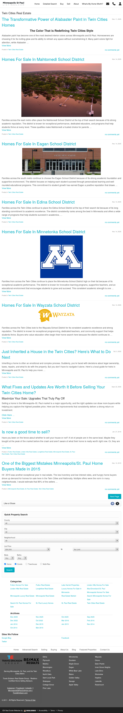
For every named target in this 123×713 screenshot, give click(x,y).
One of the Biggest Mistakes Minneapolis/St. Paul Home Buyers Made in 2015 (52, 466)
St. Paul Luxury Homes (44, 603)
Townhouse (32, 564)
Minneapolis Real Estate (61, 452)
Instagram (11, 688)
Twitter (4, 641)
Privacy (60, 710)
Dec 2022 (14, 620)
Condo (19, 564)
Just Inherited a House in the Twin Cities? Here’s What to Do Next (56, 354)
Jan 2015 (65, 624)
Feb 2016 (90, 620)
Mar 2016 (65, 620)
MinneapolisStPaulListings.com (20, 690)
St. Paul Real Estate (31, 489)
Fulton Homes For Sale (19, 585)
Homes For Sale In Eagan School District (39, 144)
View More (6, 45)
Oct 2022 (39, 620)
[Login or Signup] (120, 3)
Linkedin (28, 688)
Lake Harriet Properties (70, 585)
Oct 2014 (13, 627)
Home (9, 564)
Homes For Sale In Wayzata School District (41, 305)
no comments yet (112, 49)
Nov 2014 (90, 624)
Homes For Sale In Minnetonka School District (43, 231)
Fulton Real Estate (14, 452)
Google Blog (6, 638)
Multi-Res (46, 564)
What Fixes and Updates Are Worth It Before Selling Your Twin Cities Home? (53, 389)
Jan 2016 (13, 624)
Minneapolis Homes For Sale (98, 592)
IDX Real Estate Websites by (12, 710)
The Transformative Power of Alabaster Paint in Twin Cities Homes (55, 22)
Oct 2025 (65, 617)
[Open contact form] (107, 3)
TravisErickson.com (20, 693)
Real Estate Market (69, 596)
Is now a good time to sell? (26, 432)
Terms (52, 710)
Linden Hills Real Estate (29, 452)
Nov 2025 (39, 617)
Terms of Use (30, 700)
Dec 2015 (39, 624)
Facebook (65, 638)
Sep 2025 (90, 617)
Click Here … (8, 414)
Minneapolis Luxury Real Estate (22, 596)
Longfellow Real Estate (45, 452)
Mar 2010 (39, 627)
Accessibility (43, 710)
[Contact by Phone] (113, 3)
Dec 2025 (14, 617)
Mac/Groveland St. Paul (96, 588)
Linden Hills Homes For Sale (98, 585)
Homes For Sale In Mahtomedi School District (43, 59)
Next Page (114, 496)
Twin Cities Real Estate (15, 49)
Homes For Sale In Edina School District (38, 202)
